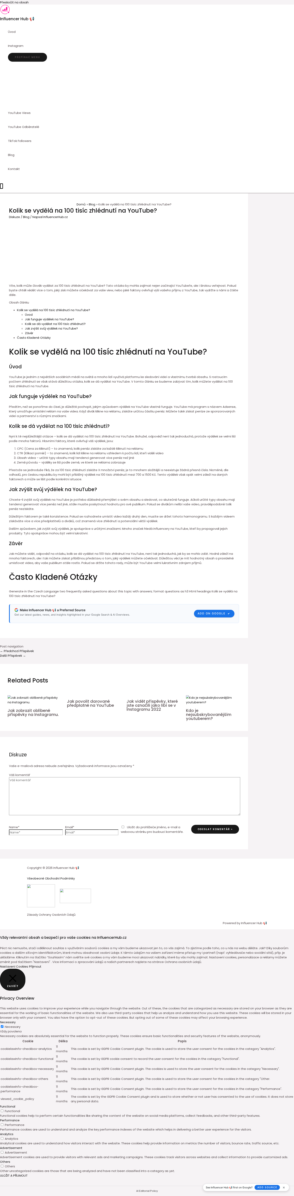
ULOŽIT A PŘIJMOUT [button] (14, 1175)
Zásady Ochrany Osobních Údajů (51, 915)
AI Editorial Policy (147, 1191)
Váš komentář (19, 775)
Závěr (29, 333)
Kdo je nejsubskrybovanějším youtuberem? (208, 714)
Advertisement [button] (11, 1148)
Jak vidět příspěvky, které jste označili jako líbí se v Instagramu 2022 (152, 705)
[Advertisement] (124, 249)
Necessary (12, 1027)
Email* (69, 827)
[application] (25, 46)
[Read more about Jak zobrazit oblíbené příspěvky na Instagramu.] (35, 702)
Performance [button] (10, 1120)
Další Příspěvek (13, 655)
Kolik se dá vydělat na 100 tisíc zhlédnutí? (55, 324)
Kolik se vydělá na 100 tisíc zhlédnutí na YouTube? (53, 310)
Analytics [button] (6, 1134)
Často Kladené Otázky (34, 338)
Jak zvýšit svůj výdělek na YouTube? (51, 328)
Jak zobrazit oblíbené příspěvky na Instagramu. (33, 712)
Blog (26, 217)
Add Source (267, 1187)
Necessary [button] (8, 1022)
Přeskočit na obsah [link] (14, 2)
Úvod (29, 315)
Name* (14, 827)
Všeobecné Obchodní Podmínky (51, 878)
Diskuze (14, 217)
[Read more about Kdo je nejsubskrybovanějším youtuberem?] (213, 702)
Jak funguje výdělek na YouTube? (49, 319)
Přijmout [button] (35, 966)
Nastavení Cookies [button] (14, 966)
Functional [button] (7, 1106)
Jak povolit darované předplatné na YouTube (90, 703)
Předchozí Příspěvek (17, 651)
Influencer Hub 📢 (17, 19)
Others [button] (5, 1162)
